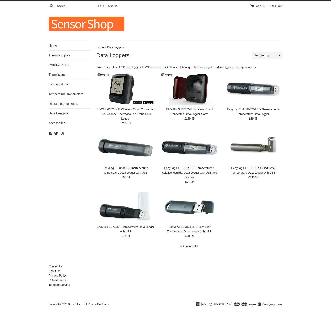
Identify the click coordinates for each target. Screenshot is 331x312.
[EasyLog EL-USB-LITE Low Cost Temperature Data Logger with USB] (189, 206)
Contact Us (56, 266)
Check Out (276, 5)
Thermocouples (59, 55)
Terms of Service (59, 284)
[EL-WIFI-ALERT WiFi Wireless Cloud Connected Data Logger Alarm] (189, 88)
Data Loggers (58, 113)
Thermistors (57, 74)
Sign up (112, 5)
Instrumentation (59, 84)
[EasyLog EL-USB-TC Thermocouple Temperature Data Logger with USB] (126, 147)
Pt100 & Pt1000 (59, 65)
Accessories (57, 123)
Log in (100, 5)
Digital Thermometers (63, 103)
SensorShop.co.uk (77, 304)
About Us (54, 271)
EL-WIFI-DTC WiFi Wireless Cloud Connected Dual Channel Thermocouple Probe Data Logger (125, 114)
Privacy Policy (58, 275)
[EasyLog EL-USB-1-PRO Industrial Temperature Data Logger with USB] (253, 147)
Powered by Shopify (98, 304)
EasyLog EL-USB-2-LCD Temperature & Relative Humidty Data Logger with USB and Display (189, 172)
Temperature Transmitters (66, 94)
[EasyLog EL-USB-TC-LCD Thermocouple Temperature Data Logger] (253, 88)
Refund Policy (57, 280)
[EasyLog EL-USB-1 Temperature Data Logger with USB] (126, 206)
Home (53, 45)
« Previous (187, 246)
